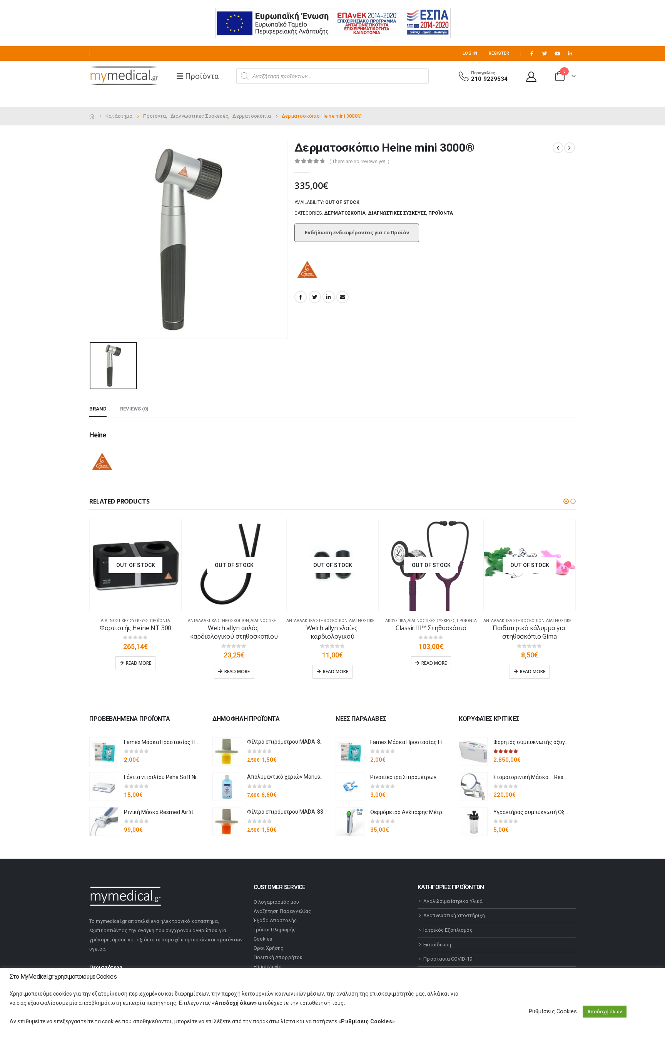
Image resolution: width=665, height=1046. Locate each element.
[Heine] (307, 270)
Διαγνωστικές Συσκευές (397, 213)
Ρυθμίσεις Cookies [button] (553, 1011)
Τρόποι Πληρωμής (275, 930)
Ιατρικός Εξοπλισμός (447, 930)
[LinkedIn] (570, 53)
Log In (470, 53)
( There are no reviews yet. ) (359, 161)
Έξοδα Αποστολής (275, 920)
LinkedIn (328, 297)
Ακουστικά (395, 621)
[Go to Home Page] (92, 116)
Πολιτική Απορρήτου (278, 957)
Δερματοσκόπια (345, 213)
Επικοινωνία (268, 966)
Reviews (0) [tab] (134, 409)
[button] (566, 501)
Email (342, 297)
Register (499, 53)
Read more (138, 663)
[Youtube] (557, 53)
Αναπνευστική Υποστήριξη (454, 915)
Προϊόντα (440, 213)
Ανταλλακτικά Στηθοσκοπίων (218, 621)
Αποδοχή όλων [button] (604, 1011)
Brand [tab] (98, 409)
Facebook (300, 297)
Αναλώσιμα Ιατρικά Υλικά (453, 901)
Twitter (315, 297)
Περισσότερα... (108, 967)
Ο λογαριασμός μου (276, 902)
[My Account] (531, 76)
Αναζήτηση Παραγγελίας (282, 911)
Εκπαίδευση (437, 945)
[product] (103, 751)
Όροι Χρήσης (269, 948)
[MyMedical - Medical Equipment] (124, 76)
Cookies (263, 939)
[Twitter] (544, 53)
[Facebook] (531, 53)
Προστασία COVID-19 (447, 959)
